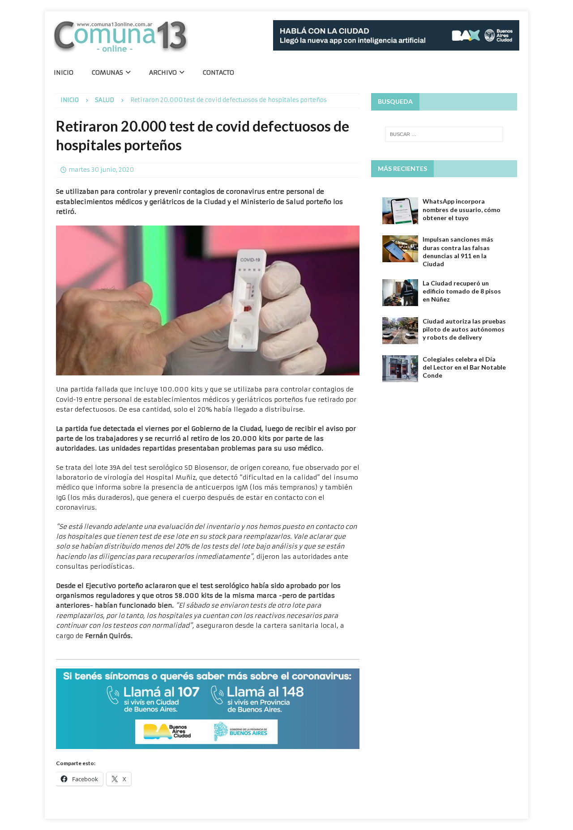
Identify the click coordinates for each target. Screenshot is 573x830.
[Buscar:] (444, 134)
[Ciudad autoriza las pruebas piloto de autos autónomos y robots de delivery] (400, 330)
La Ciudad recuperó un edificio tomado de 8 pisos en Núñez (462, 291)
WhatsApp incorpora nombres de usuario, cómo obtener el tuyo (461, 209)
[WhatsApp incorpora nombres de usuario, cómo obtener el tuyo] (400, 210)
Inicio (63, 72)
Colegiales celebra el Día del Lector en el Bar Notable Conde (464, 367)
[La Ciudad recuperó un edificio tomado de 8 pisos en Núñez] (400, 292)
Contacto (218, 72)
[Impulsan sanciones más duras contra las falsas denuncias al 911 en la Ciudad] (400, 248)
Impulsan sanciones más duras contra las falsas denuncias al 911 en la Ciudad (458, 251)
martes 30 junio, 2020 (101, 170)
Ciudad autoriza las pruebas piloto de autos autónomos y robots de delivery (464, 329)
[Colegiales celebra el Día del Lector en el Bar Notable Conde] (400, 368)
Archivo (163, 72)
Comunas (107, 72)
